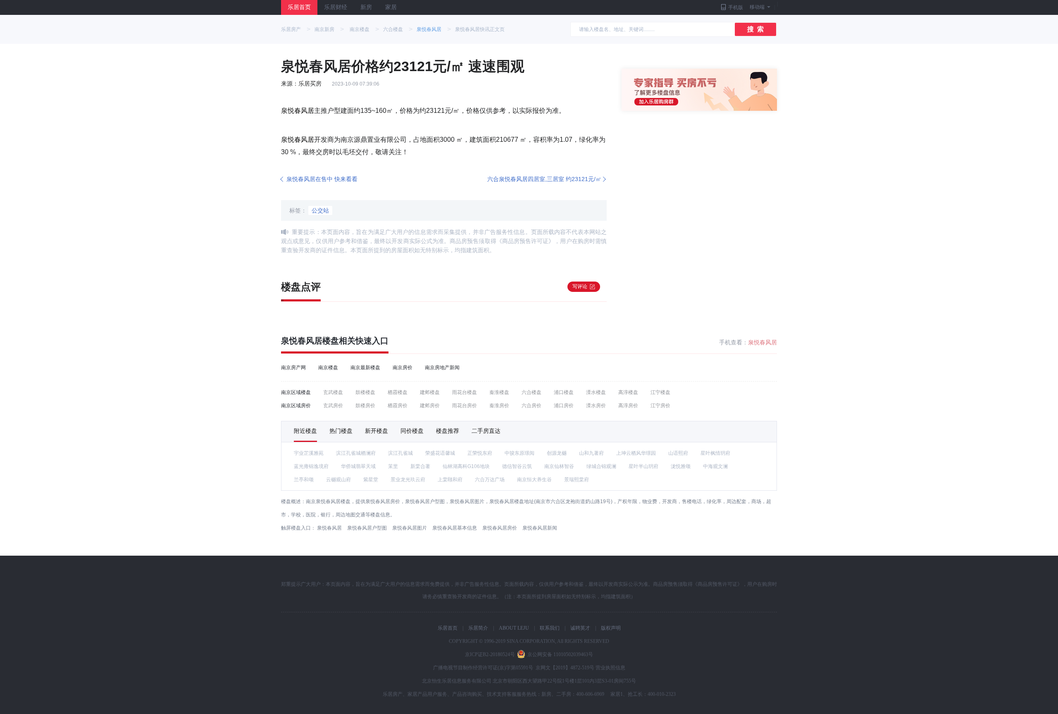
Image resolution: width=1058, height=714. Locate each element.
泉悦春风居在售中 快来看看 (321, 179)
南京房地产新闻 (442, 367)
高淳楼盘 (628, 392)
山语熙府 (678, 453)
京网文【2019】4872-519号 (565, 668)
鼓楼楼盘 (365, 392)
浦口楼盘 (564, 392)
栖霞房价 (397, 405)
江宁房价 (660, 405)
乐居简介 (478, 628)
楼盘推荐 (447, 430)
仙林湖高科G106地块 (466, 466)
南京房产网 (293, 367)
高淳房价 (628, 405)
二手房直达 (486, 430)
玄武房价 (333, 405)
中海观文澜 (715, 466)
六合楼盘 (393, 29)
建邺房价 (430, 405)
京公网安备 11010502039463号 (560, 654)
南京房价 (402, 367)
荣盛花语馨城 (440, 453)
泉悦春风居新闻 (539, 528)
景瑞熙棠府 (576, 479)
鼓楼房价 (365, 405)
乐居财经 (335, 7)
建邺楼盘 (430, 392)
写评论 (579, 286)
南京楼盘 (359, 29)
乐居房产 (291, 29)
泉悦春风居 (429, 29)
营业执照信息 (610, 668)
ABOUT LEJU (514, 628)
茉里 (393, 466)
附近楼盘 (305, 430)
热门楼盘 (341, 430)
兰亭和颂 (304, 479)
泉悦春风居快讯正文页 (480, 29)
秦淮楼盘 (499, 392)
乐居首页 (299, 7)
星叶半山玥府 (643, 466)
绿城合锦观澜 (601, 466)
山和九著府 (591, 453)
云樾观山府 (338, 479)
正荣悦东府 (479, 453)
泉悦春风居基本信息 (454, 528)
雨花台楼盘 (464, 392)
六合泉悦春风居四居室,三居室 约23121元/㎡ (544, 179)
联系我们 (550, 628)
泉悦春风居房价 (499, 528)
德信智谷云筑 (517, 466)
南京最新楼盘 (365, 367)
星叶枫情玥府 (715, 453)
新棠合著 (420, 466)
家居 (391, 7)
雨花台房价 (464, 405)
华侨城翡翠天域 (358, 466)
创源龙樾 (557, 453)
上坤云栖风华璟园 (636, 453)
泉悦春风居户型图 (367, 528)
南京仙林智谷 (559, 466)
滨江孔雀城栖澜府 (356, 453)
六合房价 (531, 405)
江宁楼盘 (660, 392)
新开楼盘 (376, 430)
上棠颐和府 (450, 479)
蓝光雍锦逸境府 (311, 466)
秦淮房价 (499, 405)
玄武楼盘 (333, 392)
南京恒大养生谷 (534, 479)
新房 (366, 7)
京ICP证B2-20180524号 (490, 654)
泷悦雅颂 (681, 466)
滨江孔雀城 (400, 453)
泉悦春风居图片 (409, 528)
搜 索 (755, 29)
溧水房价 (596, 405)
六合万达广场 (490, 479)
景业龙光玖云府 (408, 479)
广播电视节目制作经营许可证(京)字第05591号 (483, 668)
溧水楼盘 (596, 392)
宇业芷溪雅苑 (309, 453)
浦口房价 (564, 405)
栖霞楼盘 (397, 392)
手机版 (735, 7)
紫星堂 (370, 479)
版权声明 (611, 628)
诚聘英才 (580, 628)
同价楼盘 (412, 430)
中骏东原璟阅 (519, 453)
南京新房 (324, 29)
